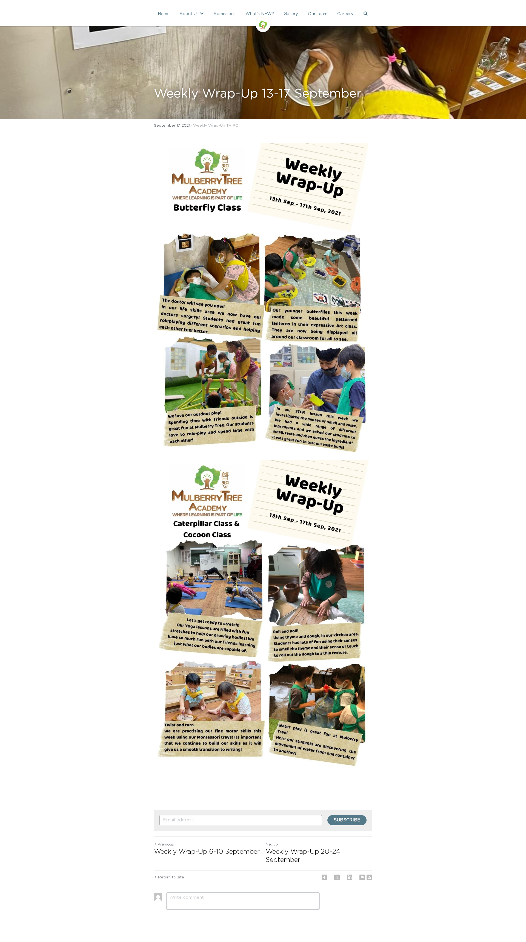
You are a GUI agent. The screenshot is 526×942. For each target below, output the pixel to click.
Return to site (171, 877)
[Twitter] (337, 877)
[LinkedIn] (349, 877)
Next (270, 844)
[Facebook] (324, 877)
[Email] (362, 877)
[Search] (365, 13)
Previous (166, 844)
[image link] (263, 24)
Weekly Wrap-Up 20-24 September (303, 856)
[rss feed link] (369, 877)
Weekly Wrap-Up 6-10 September (207, 852)
